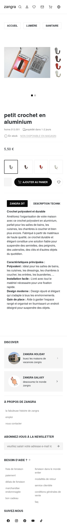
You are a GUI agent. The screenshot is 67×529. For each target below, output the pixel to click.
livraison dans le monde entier (48, 470)
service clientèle (43, 485)
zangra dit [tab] (17, 203)
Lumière (31, 25)
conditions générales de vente (48, 493)
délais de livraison (15, 481)
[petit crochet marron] (26, 167)
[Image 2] (35, 95)
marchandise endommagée (13, 489)
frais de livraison (14, 469)
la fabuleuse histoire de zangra (22, 410)
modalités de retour (45, 479)
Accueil (12, 25)
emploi (9, 417)
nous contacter (13, 423)
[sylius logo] (10, 6)
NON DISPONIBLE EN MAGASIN (38, 136)
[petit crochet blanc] (56, 167)
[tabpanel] (33, 260)
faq (36, 501)
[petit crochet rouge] (41, 167)
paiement (10, 475)
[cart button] (50, 7)
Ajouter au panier (35, 182)
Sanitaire (52, 25)
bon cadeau (11, 498)
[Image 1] (32, 95)
